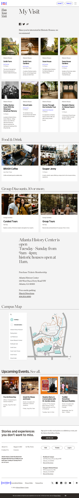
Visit (45, 448)
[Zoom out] (69, 359)
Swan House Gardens (66, 62)
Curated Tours (10, 221)
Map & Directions (26, 293)
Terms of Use (39, 483)
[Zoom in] (69, 356)
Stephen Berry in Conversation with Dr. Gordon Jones (49, 399)
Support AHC (18, 447)
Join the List (49, 438)
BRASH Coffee (10, 168)
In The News (30, 447)
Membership (41, 272)
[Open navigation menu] (75, 3)
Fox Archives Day (9, 397)
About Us (4, 447)
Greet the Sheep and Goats (29, 398)
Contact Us (5, 450)
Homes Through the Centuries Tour (49, 106)
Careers (16, 450)
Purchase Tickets (27, 272)
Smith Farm (7, 61)
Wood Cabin (27, 105)
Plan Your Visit (4, 12)
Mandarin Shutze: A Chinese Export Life (68, 107)
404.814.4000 (25, 296)
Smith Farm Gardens (27, 62)
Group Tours (48, 221)
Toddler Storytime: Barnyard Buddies (68, 399)
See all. (35, 371)
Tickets (68, 3)
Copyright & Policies (17, 483)
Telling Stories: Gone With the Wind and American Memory (10, 108)
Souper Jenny (49, 168)
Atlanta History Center (22, 487)
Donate (59, 3)
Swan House (46, 61)
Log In (69, 448)
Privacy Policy (57, 495)
